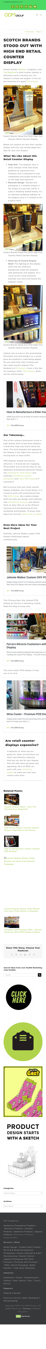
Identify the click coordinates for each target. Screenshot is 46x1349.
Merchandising (11, 1301)
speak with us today (31, 514)
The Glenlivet (10, 72)
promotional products (18, 502)
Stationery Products (23, 1231)
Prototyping (9, 1253)
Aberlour (22, 69)
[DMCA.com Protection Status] (23, 1316)
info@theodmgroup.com (13, 2)
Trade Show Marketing (24, 1268)
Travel (37, 1280)
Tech (29, 1280)
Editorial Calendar (12, 1293)
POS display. (32, 81)
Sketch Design (10, 1247)
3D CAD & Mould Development (18, 1250)
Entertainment (31, 1277)
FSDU (7, 1265)
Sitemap (27, 1308)
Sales (24, 1298)
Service (7, 1283)
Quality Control (26, 1256)
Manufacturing (10, 1256)
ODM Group (13, 496)
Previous (30, 31)
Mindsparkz (21, 368)
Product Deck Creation (30, 1247)
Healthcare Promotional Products (19, 1225)
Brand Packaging (19, 1265)
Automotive (9, 1277)
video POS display (27, 479)
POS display (28, 371)
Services (8, 1242)
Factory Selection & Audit (29, 1253)
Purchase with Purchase (25, 1262)
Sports (22, 1280)
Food (15, 1280)
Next (38, 31)
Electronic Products (13, 1228)
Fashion (7, 1280)
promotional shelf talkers (19, 473)
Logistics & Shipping (13, 1259)
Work (17, 1242)
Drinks (19, 1277)
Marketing (33, 1298)
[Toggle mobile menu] (41, 15)
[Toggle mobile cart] (37, 15)
